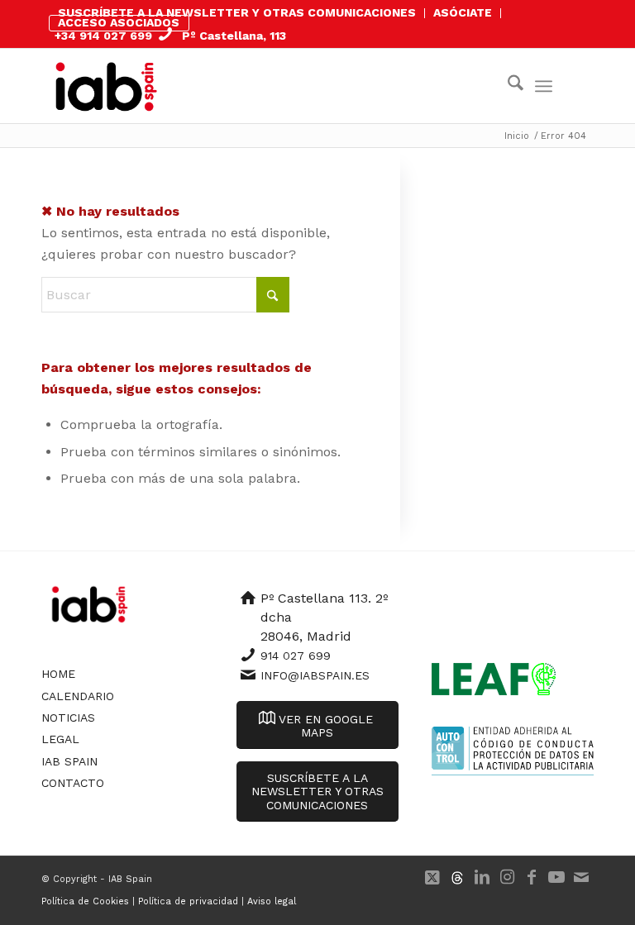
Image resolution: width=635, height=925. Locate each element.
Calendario (77, 696)
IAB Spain (69, 761)
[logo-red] (106, 86)
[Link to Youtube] (556, 877)
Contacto (72, 782)
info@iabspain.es (315, 675)
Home (58, 673)
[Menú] (543, 86)
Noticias (68, 717)
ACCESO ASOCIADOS (118, 22)
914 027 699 (295, 655)
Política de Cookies (85, 901)
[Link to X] (432, 877)
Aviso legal (271, 901)
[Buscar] (507, 86)
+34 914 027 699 (103, 35)
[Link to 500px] (457, 877)
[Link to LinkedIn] (482, 877)
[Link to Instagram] (506, 877)
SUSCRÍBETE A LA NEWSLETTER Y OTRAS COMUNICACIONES (237, 12)
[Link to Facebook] (531, 877)
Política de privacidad (188, 901)
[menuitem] (237, 13)
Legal (60, 739)
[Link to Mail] (581, 877)
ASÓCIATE (462, 12)
